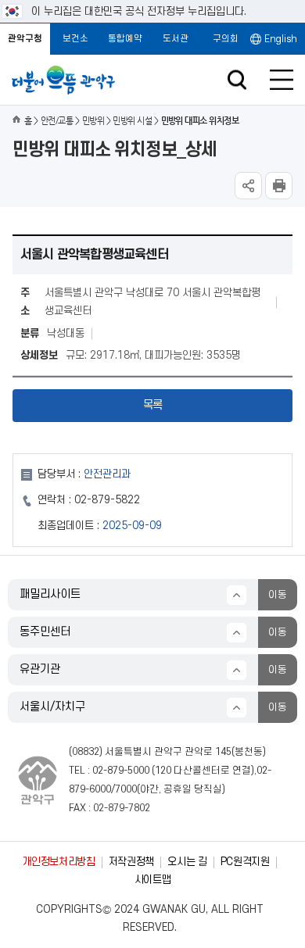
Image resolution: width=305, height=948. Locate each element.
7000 (126, 789)
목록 (153, 405)
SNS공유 (248, 185)
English (280, 39)
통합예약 (125, 39)
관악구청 (25, 39)
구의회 (226, 39)
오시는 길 (186, 862)
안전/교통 (57, 121)
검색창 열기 (236, 80)
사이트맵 (153, 879)
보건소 (75, 39)
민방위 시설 (132, 121)
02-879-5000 (120, 770)
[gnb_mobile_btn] (281, 80)
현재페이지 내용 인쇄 (278, 185)
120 (163, 770)
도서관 (175, 39)
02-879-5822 (107, 500)
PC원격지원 (245, 862)
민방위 (93, 121)
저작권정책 (131, 862)
